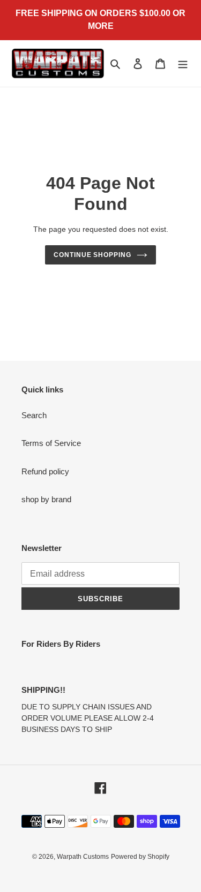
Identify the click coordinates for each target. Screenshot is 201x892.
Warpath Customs (83, 856)
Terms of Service (51, 443)
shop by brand (46, 499)
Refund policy (45, 471)
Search (34, 415)
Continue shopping (93, 255)
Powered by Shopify (140, 856)
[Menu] (183, 63)
